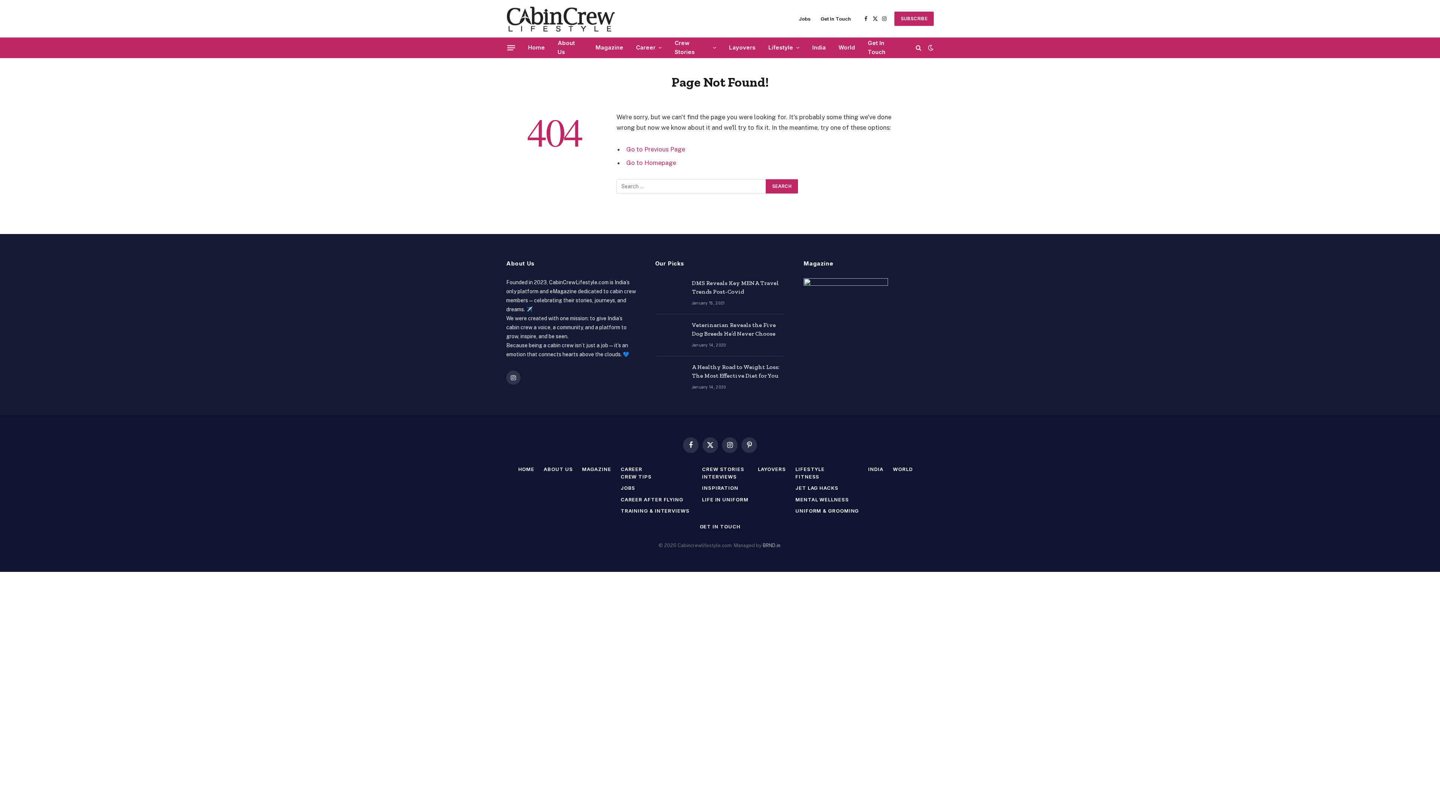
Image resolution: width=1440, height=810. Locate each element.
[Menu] (511, 47)
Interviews (719, 477)
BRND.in (771, 545)
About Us (566, 47)
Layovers (742, 47)
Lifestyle (780, 47)
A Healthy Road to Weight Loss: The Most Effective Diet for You (735, 371)
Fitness (807, 477)
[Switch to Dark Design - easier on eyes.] (930, 48)
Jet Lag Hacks (816, 488)
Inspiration (720, 488)
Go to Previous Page (655, 149)
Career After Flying (652, 499)
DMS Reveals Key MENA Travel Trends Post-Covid (735, 287)
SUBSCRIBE (914, 18)
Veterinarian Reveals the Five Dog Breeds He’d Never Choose (734, 329)
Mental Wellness (822, 499)
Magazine (609, 47)
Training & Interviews (655, 511)
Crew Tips (636, 477)
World (846, 47)
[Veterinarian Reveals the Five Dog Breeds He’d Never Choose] (670, 335)
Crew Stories (685, 47)
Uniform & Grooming (827, 511)
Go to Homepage (651, 162)
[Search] (918, 47)
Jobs (805, 19)
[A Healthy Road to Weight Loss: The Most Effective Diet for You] (670, 377)
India (819, 47)
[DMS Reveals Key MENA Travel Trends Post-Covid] (670, 293)
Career (646, 47)
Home (536, 47)
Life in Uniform (725, 499)
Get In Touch (835, 19)
